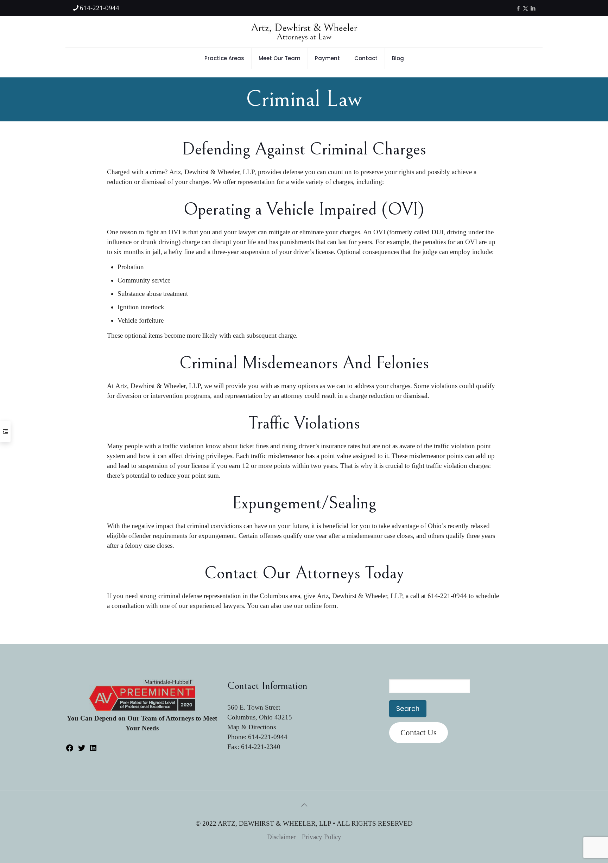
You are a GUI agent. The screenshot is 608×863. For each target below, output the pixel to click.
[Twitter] (81, 750)
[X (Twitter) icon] (525, 8)
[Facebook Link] (69, 750)
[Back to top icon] (304, 805)
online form (320, 605)
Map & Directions (251, 727)
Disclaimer (281, 836)
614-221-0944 (99, 8)
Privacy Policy (321, 836)
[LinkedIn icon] (533, 8)
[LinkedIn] (93, 750)
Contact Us (418, 732)
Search (407, 708)
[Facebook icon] (518, 8)
